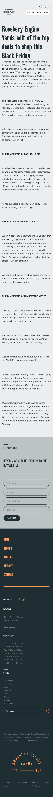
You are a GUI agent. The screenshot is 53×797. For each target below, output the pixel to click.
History (8, 566)
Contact (8, 575)
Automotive (8, 684)
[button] (45, 711)
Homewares (8, 703)
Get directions (9, 627)
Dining (6, 697)
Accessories (8, 680)
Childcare (7, 690)
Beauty (6, 687)
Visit (6, 540)
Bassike (11, 115)
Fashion (7, 700)
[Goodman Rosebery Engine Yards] (9, 11)
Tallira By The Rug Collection (31, 317)
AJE (4, 115)
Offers (8, 557)
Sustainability (22, 783)
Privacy (46, 783)
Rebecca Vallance (25, 115)
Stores (8, 548)
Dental (6, 694)
